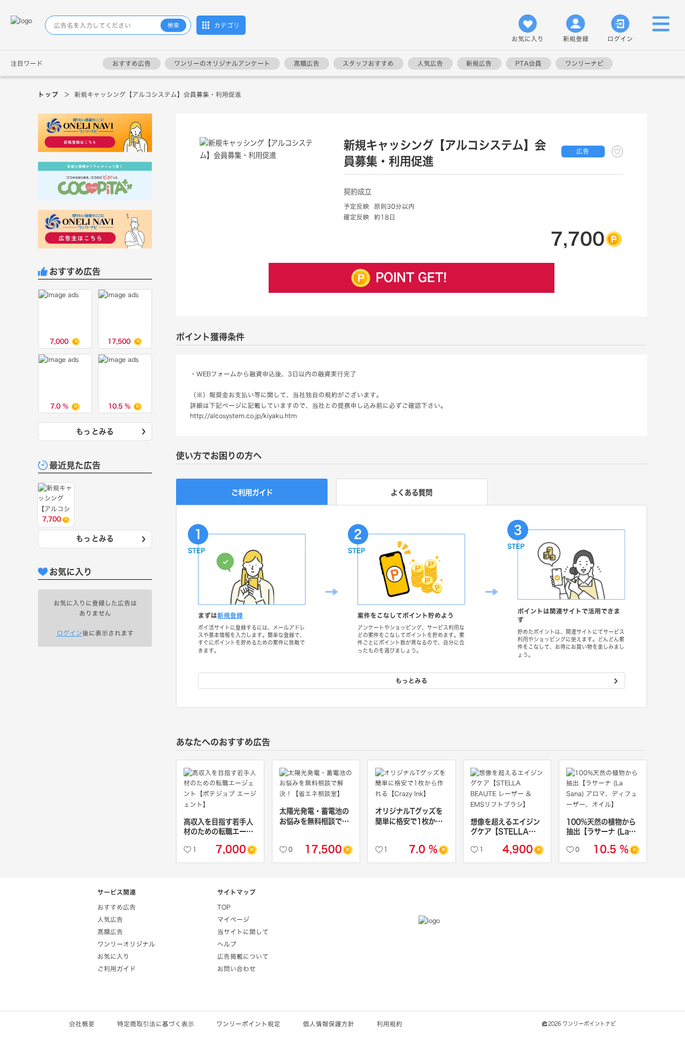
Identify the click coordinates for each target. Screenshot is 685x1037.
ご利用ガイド (116, 969)
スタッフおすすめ (368, 63)
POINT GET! (411, 277)
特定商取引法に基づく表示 (155, 1024)
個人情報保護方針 (328, 1024)
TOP (224, 907)
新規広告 (479, 63)
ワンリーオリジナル (126, 944)
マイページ (233, 919)
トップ (48, 94)
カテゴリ (227, 25)
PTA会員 (528, 63)
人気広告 (430, 63)
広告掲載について (243, 956)
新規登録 (576, 39)
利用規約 (389, 1024)
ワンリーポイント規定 (248, 1024)
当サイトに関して (243, 932)
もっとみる (95, 431)
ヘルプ (227, 944)
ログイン (620, 39)
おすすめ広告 (131, 63)
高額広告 (306, 63)
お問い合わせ (236, 969)
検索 (173, 25)
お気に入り (528, 39)
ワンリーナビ (584, 63)
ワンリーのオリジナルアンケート (222, 63)
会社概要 (82, 1024)
